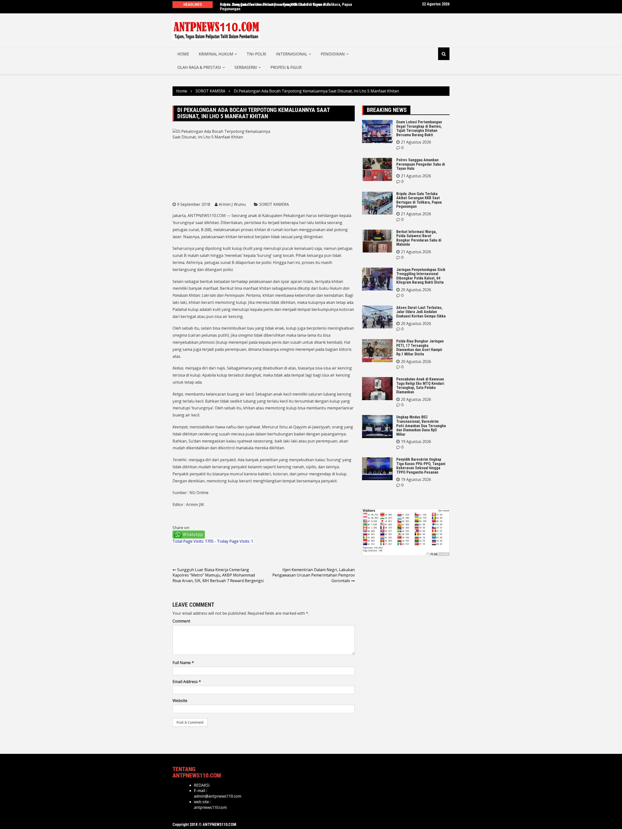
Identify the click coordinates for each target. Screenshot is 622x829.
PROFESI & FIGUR (286, 67)
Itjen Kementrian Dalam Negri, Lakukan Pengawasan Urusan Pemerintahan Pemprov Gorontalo (313, 575)
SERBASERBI (245, 67)
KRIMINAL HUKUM (216, 54)
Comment (181, 621)
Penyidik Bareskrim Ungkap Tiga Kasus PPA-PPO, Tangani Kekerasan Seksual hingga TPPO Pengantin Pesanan (420, 466)
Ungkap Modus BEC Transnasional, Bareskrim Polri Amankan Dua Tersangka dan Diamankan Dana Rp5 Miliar (421, 425)
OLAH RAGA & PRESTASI (199, 67)
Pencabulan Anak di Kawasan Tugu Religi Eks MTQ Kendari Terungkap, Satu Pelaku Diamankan (420, 385)
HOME (183, 54)
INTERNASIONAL (291, 54)
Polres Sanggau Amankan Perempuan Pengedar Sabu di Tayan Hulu (275, 4)
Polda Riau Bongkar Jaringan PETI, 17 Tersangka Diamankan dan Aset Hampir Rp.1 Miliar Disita (420, 347)
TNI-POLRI (256, 54)
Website (180, 700)
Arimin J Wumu (232, 204)
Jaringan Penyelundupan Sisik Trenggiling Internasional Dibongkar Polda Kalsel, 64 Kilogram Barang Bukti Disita (420, 276)
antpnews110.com (210, 807)
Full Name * (183, 662)
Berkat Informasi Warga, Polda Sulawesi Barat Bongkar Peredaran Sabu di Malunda (418, 238)
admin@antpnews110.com (217, 796)
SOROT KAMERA (274, 204)
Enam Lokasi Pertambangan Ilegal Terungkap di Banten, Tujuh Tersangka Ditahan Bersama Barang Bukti (419, 128)
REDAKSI (202, 785)
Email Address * (187, 681)
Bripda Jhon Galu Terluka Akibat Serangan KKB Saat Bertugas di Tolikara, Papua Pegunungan (419, 200)
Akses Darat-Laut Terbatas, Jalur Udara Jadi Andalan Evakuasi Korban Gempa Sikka (421, 311)
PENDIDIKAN (333, 54)
